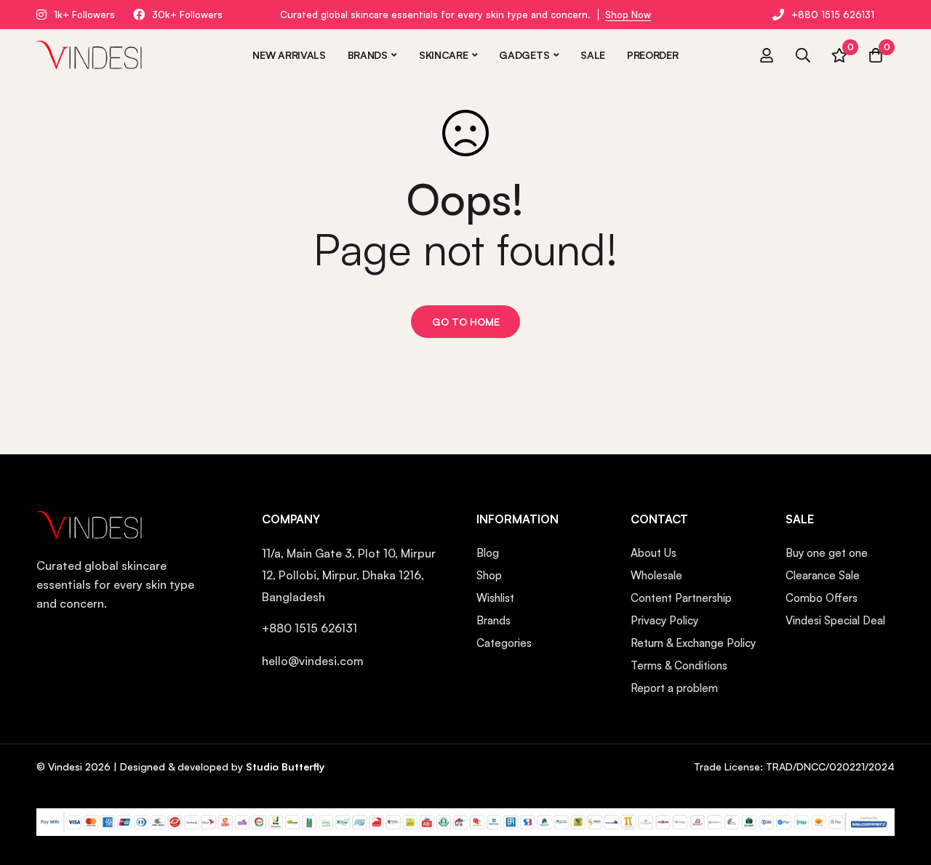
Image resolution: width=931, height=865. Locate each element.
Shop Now (628, 14)
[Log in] (766, 55)
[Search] (803, 55)
